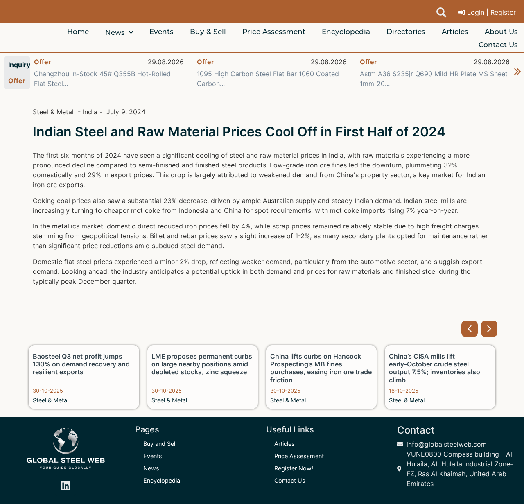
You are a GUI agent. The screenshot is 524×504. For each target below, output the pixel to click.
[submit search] (441, 12)
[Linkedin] (65, 485)
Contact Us (289, 480)
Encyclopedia (161, 480)
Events (152, 455)
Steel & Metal (50, 400)
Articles (284, 443)
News (151, 468)
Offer (42, 62)
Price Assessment (299, 455)
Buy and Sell (159, 443)
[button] (469, 329)
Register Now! (293, 468)
